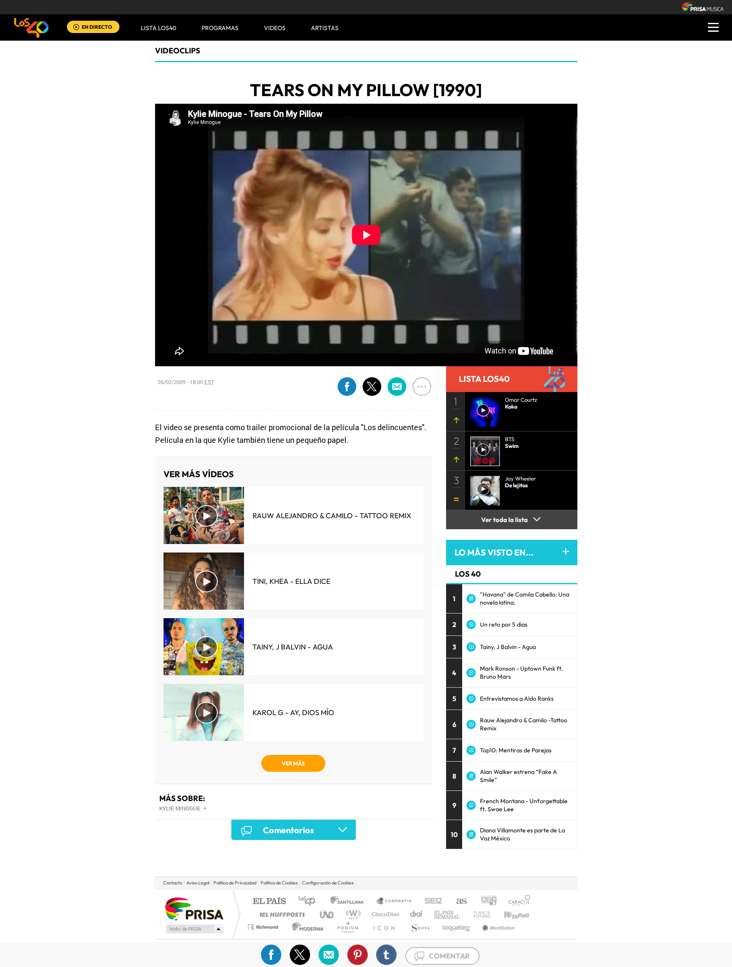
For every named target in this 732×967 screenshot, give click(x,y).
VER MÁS (293, 763)
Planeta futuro (478, 914)
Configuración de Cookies (328, 883)
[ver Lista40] (482, 409)
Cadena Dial (416, 914)
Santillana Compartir (394, 901)
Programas (220, 28)
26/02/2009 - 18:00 (186, 382)
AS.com (457, 901)
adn (485, 901)
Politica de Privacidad (235, 883)
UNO (327, 914)
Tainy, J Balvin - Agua (292, 646)
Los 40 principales (310, 901)
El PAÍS (269, 901)
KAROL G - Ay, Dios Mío (293, 712)
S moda (419, 927)
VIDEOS (275, 28)
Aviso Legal (197, 883)
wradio (352, 914)
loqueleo (457, 927)
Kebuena (509, 914)
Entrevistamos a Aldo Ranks (517, 698)
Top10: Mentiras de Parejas (516, 750)
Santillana (349, 901)
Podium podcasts (347, 927)
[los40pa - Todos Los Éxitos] (31, 27)
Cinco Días (384, 914)
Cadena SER (431, 901)
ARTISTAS (324, 28)
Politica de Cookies (279, 883)
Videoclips (177, 50)
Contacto (172, 883)
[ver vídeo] (482, 448)
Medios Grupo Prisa (194, 929)
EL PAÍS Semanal (448, 914)
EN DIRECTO (97, 27)
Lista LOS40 (158, 28)
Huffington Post (280, 914)
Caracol (517, 901)
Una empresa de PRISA (194, 908)
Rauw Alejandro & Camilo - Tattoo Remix (331, 515)
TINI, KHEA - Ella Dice (291, 581)
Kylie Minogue (179, 808)
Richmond (264, 927)
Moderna (305, 927)
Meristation (497, 927)
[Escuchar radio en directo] (76, 27)
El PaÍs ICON (384, 927)
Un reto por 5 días (503, 624)
